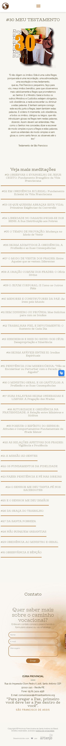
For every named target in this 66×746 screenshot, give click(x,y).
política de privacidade (45, 731)
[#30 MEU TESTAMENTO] (33, 68)
